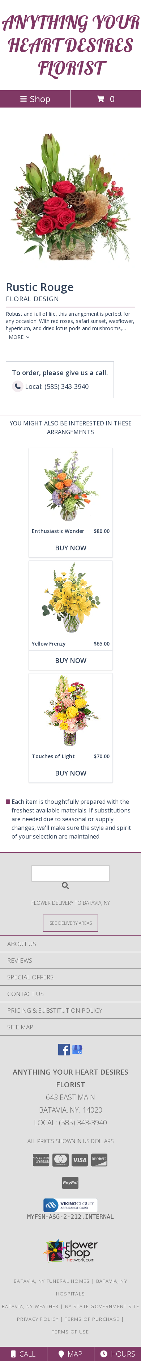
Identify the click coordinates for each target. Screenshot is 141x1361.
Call (25, 1354)
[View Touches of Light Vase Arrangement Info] (70, 711)
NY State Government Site (102, 1306)
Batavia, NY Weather (30, 1306)
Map (73, 1354)
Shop (40, 99)
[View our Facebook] (64, 1053)
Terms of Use (70, 1331)
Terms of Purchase (92, 1319)
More (16, 336)
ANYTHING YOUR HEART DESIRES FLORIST (70, 45)
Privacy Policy (38, 1319)
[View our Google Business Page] (77, 1053)
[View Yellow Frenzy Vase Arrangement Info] (70, 599)
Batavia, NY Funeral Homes (52, 1281)
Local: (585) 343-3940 (70, 1122)
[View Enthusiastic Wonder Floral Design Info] (70, 486)
